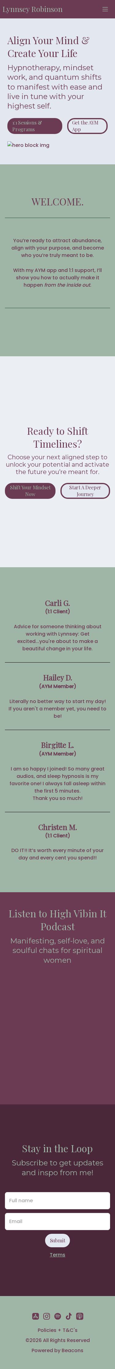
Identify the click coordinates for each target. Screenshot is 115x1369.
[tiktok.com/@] (68, 1317)
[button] (32, 9)
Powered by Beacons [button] (57, 1350)
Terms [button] (57, 1254)
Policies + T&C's (58, 1330)
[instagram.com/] (46, 1317)
